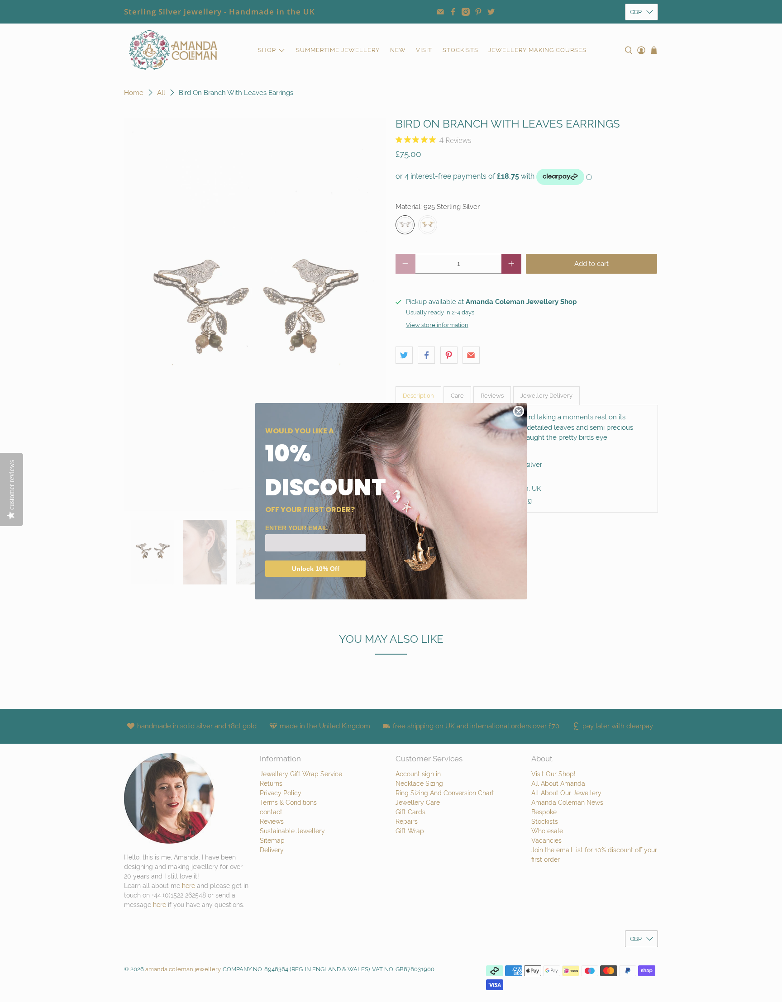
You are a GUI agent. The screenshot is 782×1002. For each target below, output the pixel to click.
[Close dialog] (518, 411)
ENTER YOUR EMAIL (296, 528)
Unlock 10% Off (315, 568)
